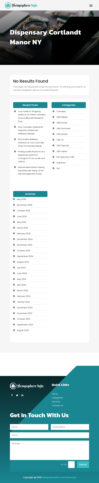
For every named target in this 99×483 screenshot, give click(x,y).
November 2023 (24, 313)
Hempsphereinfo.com (53, 477)
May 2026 (21, 199)
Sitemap (71, 477)
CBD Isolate (62, 134)
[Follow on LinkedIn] (22, 395)
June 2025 (22, 216)
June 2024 (22, 273)
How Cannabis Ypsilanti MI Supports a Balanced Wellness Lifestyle (30, 130)
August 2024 (23, 262)
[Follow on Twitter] (17, 395)
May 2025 (21, 222)
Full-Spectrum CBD (65, 157)
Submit (83, 464)
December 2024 (24, 239)
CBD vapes (61, 151)
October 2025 (23, 210)
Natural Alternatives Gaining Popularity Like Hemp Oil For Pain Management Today (31, 170)
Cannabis (61, 111)
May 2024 (21, 279)
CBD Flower (61, 122)
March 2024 (22, 290)
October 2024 (23, 250)
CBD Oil (59, 139)
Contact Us (57, 406)
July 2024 (21, 267)
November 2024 (24, 245)
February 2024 (23, 296)
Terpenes (60, 162)
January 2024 (23, 302)
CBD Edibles (62, 117)
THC (58, 168)
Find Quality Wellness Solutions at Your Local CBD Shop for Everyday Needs (31, 142)
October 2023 (23, 319)
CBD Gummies (63, 128)
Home (55, 394)
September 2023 (25, 324)
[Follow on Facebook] (12, 395)
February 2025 (23, 233)
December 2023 (24, 307)
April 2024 (21, 284)
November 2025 (24, 205)
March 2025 (22, 227)
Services (56, 402)
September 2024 (25, 256)
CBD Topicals (62, 145)
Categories (57, 398)
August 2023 (23, 330)
